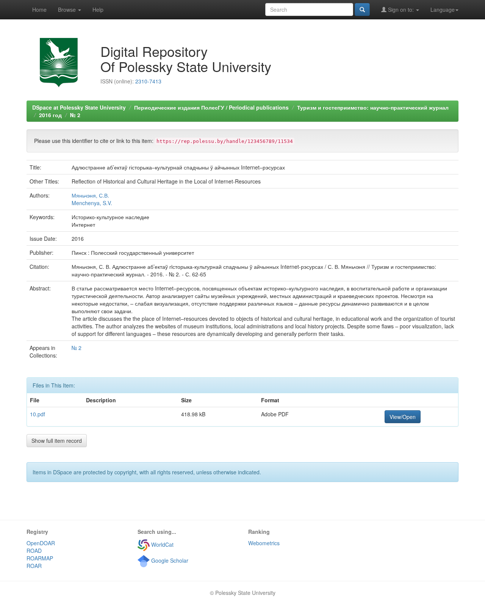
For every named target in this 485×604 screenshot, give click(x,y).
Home (39, 9)
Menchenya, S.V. (92, 203)
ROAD (34, 550)
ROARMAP (40, 558)
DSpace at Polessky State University (79, 107)
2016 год (50, 115)
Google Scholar (169, 560)
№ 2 (75, 115)
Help (97, 9)
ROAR (34, 565)
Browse (67, 9)
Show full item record (56, 440)
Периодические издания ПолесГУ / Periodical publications (211, 107)
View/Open (403, 416)
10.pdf (37, 414)
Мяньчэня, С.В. (90, 195)
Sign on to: (400, 9)
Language (442, 9)
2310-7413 (148, 81)
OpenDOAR (41, 543)
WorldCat (162, 544)
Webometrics (264, 543)
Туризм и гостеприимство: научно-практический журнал (373, 107)
